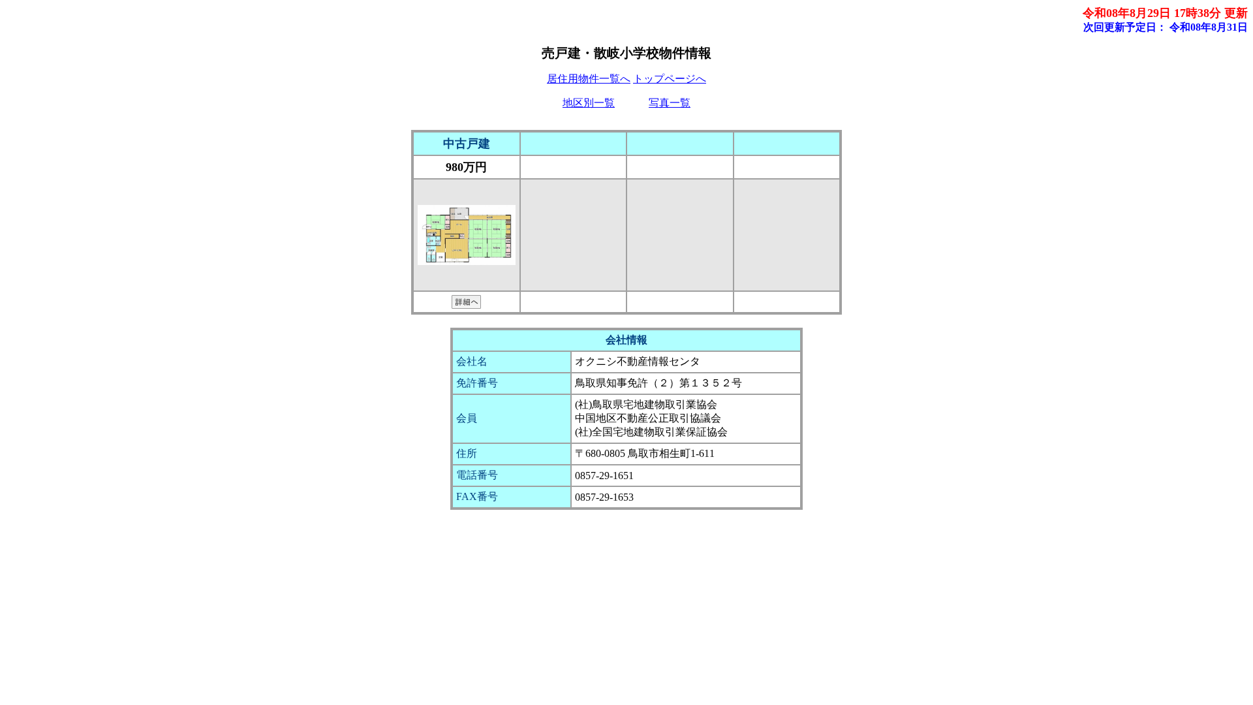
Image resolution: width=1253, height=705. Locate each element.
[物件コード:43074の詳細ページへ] (466, 304)
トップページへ (669, 78)
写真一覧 (669, 102)
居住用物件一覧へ (588, 78)
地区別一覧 (589, 102)
